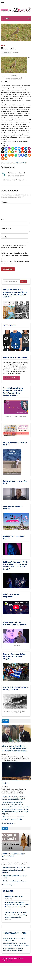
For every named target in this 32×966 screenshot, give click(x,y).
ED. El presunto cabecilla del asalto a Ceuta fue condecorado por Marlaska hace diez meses (15, 748)
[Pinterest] (29, 151)
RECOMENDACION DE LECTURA (15, 933)
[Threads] (2, 151)
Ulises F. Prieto (22, 163)
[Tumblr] (25, 151)
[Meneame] (12, 155)
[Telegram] (19, 148)
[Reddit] (22, 151)
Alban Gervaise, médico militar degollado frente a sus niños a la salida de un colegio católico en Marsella (17, 904)
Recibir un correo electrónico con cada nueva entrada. (15, 263)
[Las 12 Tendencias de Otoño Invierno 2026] (16, 842)
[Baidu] (22, 155)
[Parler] (29, 148)
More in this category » (8, 823)
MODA (5, 828)
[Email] (12, 151)
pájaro (13, 163)
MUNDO (5, 721)
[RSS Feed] (2, 158)
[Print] (29, 155)
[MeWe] (5, 155)
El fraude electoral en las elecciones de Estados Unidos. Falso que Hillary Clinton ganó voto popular (16, 915)
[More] (5, 158)
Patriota (5, 783)
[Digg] (25, 155)
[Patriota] (16, 772)
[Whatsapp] (12, 148)
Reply (22, 176)
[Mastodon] (19, 155)
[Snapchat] (9, 151)
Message (4, 202)
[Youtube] (22, 148)
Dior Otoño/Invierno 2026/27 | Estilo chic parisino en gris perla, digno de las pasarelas (16, 870)
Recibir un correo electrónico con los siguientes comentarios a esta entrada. (15, 254)
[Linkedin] (25, 148)
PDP (16, 163)
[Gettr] (2, 155)
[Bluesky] (5, 151)
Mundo (3, 45)
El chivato (7, 163)
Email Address (6, 228)
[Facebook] (5, 148)
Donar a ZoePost (11, 378)
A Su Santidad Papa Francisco (14, 896)
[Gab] (15, 155)
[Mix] (9, 155)
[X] (2, 148)
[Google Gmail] (15, 151)
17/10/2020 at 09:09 (13, 176)
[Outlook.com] (19, 151)
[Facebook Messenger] (15, 148)
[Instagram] (9, 148)
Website (4, 237)
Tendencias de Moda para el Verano (15, 881)
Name (3, 219)
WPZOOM (10, 960)
